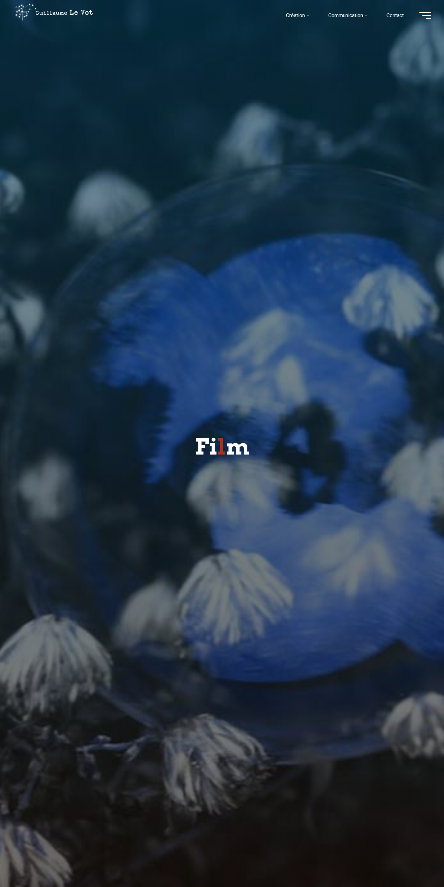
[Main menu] (425, 15)
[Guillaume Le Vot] (54, 11)
